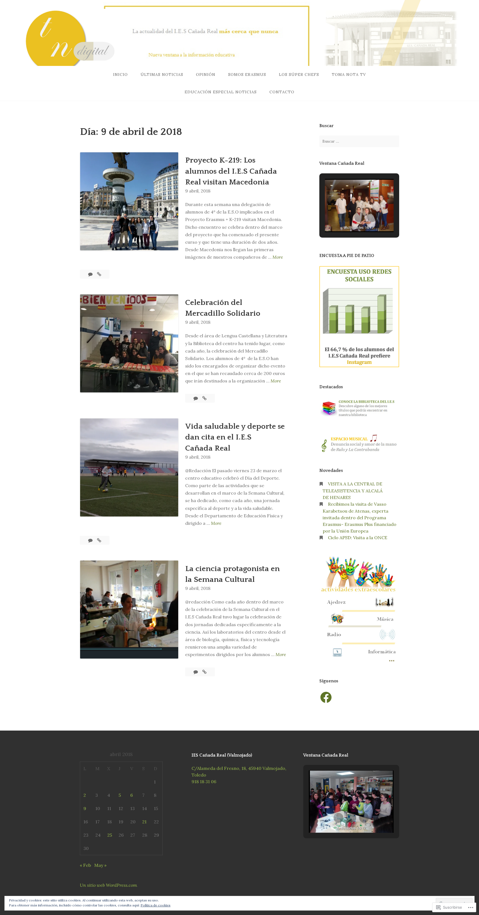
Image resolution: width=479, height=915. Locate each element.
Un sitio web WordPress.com (108, 885)
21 (144, 821)
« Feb (85, 865)
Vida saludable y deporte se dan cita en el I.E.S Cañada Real (235, 437)
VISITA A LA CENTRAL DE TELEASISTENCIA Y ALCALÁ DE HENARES (353, 490)
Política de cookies (155, 905)
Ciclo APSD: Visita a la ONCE (357, 537)
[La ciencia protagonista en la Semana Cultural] (204, 672)
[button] (346, 217)
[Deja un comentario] (90, 274)
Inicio (120, 74)
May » (100, 865)
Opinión (205, 74)
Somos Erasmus (247, 74)
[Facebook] (326, 697)
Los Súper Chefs (299, 74)
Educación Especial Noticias (221, 91)
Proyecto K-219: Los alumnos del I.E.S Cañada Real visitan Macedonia (231, 171)
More (277, 257)
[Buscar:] (359, 141)
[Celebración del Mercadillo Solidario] (204, 398)
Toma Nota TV (349, 74)
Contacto (281, 91)
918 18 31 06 (204, 781)
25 (109, 835)
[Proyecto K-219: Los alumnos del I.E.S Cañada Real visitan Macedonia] (99, 274)
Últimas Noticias (162, 74)
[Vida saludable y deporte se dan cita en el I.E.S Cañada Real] (99, 540)
